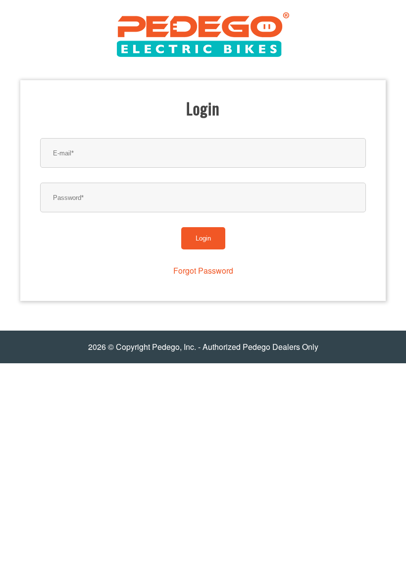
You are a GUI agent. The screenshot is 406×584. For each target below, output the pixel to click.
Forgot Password (203, 270)
